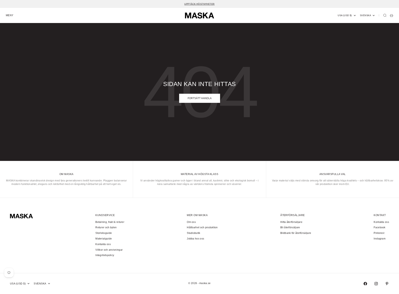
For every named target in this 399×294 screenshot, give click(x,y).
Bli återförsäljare (290, 227)
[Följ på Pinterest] (387, 284)
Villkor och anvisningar (109, 249)
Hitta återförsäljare (291, 222)
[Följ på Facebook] (365, 284)
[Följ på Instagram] (376, 284)
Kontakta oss (103, 244)
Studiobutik (193, 233)
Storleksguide (103, 233)
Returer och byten (106, 227)
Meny (10, 15)
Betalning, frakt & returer (109, 222)
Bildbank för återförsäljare (295, 233)
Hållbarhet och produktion (202, 227)
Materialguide (103, 238)
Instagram (379, 238)
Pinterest (379, 233)
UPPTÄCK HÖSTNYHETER (199, 4)
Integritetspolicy (104, 255)
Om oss (191, 222)
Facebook (379, 227)
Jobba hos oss (195, 238)
